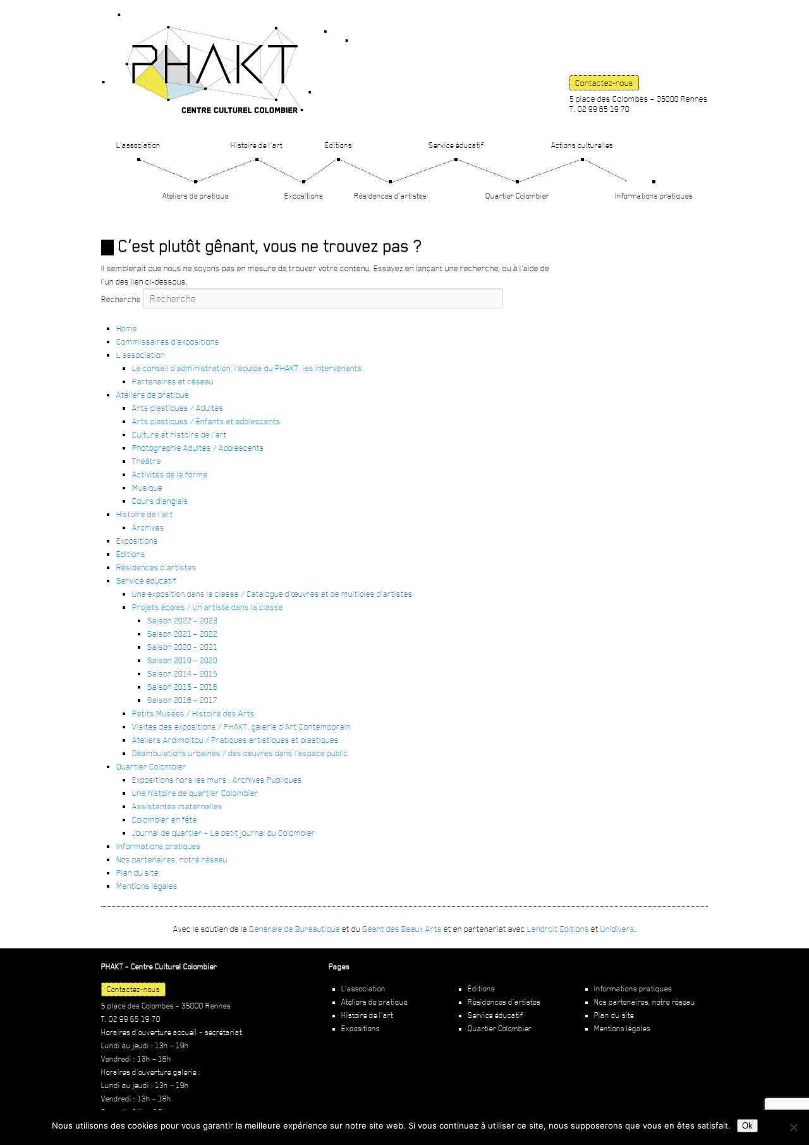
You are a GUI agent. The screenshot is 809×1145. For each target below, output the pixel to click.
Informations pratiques (654, 195)
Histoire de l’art (257, 145)
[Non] (793, 1127)
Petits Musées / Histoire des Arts (193, 713)
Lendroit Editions (558, 929)
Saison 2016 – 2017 (182, 700)
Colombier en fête (164, 819)
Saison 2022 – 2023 (182, 620)
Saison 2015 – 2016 (182, 687)
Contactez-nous (604, 83)
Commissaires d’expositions (167, 341)
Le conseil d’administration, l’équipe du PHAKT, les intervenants (247, 368)
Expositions (303, 195)
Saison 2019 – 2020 (182, 660)
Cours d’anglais (160, 501)
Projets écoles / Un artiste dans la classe (207, 607)
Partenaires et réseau (173, 381)
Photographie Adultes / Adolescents (198, 448)
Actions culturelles (582, 145)
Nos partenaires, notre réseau (172, 859)
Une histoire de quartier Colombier (195, 793)
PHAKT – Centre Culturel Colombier (225, 63)
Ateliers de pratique (195, 195)
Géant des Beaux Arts (402, 929)
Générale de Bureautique (294, 929)
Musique (147, 487)
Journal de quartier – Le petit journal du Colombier (223, 833)
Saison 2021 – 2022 (182, 633)
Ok (747, 1125)
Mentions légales (147, 886)
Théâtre (146, 461)
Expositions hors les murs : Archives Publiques (217, 780)
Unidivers (617, 929)
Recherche (121, 299)
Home (126, 328)
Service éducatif (456, 145)
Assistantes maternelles (177, 806)
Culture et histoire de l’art (179, 434)
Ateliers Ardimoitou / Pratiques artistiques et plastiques (235, 740)
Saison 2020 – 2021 (182, 647)
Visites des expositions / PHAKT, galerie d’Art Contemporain (241, 726)
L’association (138, 145)
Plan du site (137, 872)
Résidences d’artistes (390, 195)
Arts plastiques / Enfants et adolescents (206, 421)
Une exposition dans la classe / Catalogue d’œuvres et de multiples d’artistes (272, 594)
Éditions (338, 145)
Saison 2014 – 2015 (182, 673)
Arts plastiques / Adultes (178, 408)
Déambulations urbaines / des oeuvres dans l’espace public (240, 753)
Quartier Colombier (517, 195)
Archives (148, 527)
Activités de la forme (170, 474)
